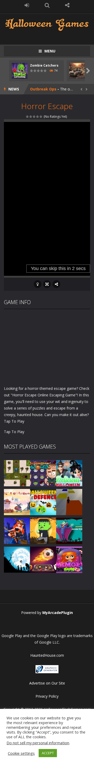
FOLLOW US (67, 5)
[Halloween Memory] (43, 530)
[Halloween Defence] (43, 501)
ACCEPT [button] (48, 753)
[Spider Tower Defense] (17, 472)
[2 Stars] (31, 116)
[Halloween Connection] (43, 472)
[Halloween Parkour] (69, 501)
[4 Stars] (37, 116)
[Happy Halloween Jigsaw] (17, 559)
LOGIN (27, 5)
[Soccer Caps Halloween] (43, 559)
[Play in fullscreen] (47, 284)
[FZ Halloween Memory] (69, 559)
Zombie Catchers (44, 65)
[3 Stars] (34, 116)
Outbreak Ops (43, 89)
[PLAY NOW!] (19, 70)
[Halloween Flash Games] (47, 23)
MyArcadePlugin (57, 612)
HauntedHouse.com (47, 655)
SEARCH (47, 5)
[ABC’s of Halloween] (17, 501)
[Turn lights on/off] (38, 284)
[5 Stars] (41, 116)
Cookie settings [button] (21, 753)
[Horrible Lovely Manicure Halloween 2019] (17, 530)
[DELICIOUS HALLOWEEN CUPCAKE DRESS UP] (69, 472)
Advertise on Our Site (47, 683)
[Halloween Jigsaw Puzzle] (69, 530)
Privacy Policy (47, 696)
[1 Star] (27, 116)
